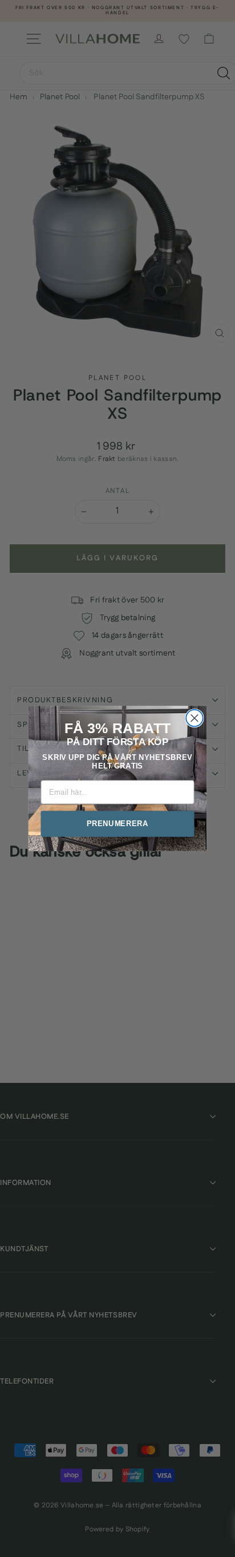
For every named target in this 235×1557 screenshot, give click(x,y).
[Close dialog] (194, 718)
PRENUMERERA (117, 823)
